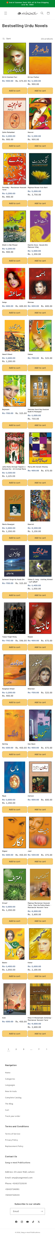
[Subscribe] (42, 1211)
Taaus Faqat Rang (9, 637)
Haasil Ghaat (7, 354)
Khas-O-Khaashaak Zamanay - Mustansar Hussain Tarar (40, 1019)
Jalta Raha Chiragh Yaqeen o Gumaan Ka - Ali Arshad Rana (14, 468)
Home (7, 1072)
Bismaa (31, 302)
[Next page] (46, 1049)
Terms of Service (12, 1133)
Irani (4, 1018)
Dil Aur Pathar (33, 77)
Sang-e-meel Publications (30, 1232)
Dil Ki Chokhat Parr (10, 77)
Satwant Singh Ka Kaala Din (13, 579)
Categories (10, 1078)
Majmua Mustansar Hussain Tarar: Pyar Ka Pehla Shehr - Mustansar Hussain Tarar (39, 905)
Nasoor (31, 132)
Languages (10, 1085)
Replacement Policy (14, 1146)
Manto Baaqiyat (8, 524)
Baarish (31, 524)
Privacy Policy (11, 1140)
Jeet (30, 851)
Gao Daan (31, 744)
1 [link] (8, 1049)
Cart (7, 1110)
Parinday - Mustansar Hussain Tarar (14, 188)
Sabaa (30, 354)
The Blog (9, 1103)
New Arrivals (11, 1091)
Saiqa (4, 302)
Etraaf (4, 903)
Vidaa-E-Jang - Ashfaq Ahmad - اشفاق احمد (40, 580)
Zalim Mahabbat (8, 132)
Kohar (30, 963)
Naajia (30, 637)
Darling (5, 744)
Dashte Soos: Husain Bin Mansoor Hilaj (38, 246)
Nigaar (5, 851)
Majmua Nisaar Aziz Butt (38, 187)
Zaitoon (31, 796)
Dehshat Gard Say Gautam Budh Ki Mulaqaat (38, 410)
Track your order (12, 1116)
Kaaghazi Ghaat (8, 689)
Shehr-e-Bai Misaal (10, 245)
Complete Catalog (13, 1097)
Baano (4, 963)
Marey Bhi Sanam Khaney (38, 467)
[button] (6, 13)
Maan (4, 796)
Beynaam (6, 409)
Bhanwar (31, 689)
